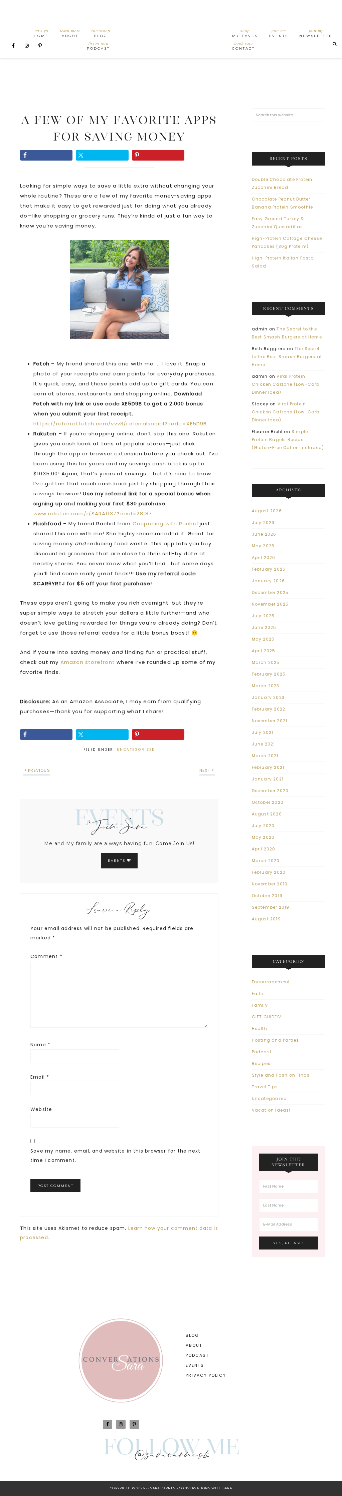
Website (41, 1109)
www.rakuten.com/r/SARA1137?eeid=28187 (92, 513)
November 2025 (270, 604)
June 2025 (264, 627)
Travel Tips (265, 1087)
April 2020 (264, 849)
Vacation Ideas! (271, 1110)
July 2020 (263, 825)
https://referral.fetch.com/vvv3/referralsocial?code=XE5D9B (120, 423)
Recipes (261, 1063)
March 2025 (266, 662)
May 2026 (263, 546)
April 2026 (264, 557)
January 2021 (268, 779)
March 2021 (265, 755)
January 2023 (268, 697)
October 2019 (267, 895)
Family (260, 1005)
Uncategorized (136, 749)
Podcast (262, 1052)
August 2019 (266, 919)
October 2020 (268, 802)
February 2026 (269, 569)
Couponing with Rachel (166, 523)
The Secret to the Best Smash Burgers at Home (287, 356)
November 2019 (270, 884)
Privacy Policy (206, 1375)
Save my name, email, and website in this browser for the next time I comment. (115, 1156)
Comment (46, 956)
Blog (192, 1335)
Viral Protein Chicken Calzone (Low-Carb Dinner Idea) (286, 384)
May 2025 (263, 639)
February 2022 (269, 709)
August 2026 (267, 511)
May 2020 (263, 837)
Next (204, 770)
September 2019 (271, 907)
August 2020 (267, 814)
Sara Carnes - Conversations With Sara (191, 1488)
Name (40, 1044)
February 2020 (269, 872)
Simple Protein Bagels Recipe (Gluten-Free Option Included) (288, 439)
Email (39, 1077)
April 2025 (264, 651)
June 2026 (264, 534)
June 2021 (263, 744)
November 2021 (270, 721)
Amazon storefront (87, 662)
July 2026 (263, 522)
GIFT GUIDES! (267, 1017)
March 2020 (266, 860)
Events (117, 860)
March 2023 (266, 686)
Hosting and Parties (275, 1040)
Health (259, 1028)
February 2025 (269, 674)
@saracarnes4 (171, 1456)
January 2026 (268, 581)
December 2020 (270, 790)
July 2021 (263, 732)
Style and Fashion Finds (281, 1075)
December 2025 (270, 592)
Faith (258, 993)
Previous (39, 770)
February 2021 (268, 767)
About (194, 1345)
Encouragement (271, 982)
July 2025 (263, 616)
